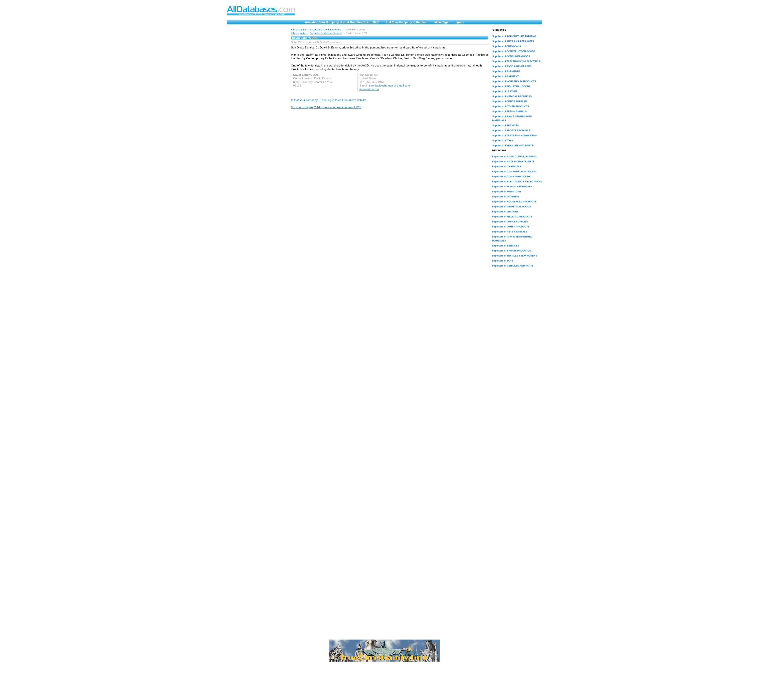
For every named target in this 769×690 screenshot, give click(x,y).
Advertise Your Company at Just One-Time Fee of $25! (342, 22)
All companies (298, 29)
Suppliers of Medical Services (326, 33)
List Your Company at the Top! (407, 22)
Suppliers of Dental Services (325, 29)
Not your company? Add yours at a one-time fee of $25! (326, 107)
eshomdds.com (369, 89)
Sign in (459, 22)
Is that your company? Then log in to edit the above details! (328, 100)
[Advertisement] (257, 88)
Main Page (441, 22)
